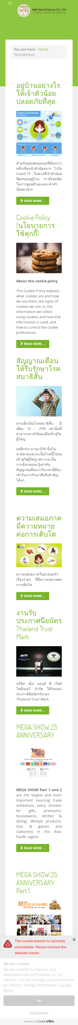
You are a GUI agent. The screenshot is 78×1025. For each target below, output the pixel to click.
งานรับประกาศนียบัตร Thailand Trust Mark (39, 624)
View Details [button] (39, 1013)
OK (39, 1000)
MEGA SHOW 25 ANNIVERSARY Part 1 (36, 882)
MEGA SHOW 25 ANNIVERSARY (36, 730)
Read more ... (34, 201)
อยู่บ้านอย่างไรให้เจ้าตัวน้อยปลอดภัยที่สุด (38, 93)
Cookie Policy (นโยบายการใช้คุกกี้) (35, 225)
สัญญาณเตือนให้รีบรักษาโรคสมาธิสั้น (38, 368)
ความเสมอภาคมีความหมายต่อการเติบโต (39, 525)
